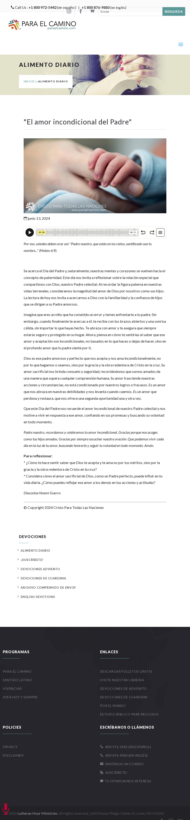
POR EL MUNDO (113, 706)
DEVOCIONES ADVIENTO (40, 569)
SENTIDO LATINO (17, 680)
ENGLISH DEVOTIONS (38, 597)
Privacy (10, 747)
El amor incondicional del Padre (78, 122)
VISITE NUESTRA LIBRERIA (122, 680)
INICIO (29, 81)
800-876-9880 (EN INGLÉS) (124, 755)
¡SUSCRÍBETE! (32, 560)
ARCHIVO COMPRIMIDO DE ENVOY (48, 587)
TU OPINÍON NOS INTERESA (125, 781)
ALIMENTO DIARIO (35, 550)
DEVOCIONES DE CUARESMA (43, 578)
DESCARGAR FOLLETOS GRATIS (126, 671)
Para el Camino (17, 671)
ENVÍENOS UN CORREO (122, 764)
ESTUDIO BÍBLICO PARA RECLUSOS (129, 714)
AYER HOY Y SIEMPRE (20, 697)
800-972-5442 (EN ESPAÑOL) (125, 747)
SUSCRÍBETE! (114, 772)
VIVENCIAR (12, 688)
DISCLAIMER (13, 755)
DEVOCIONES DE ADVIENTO (123, 688)
